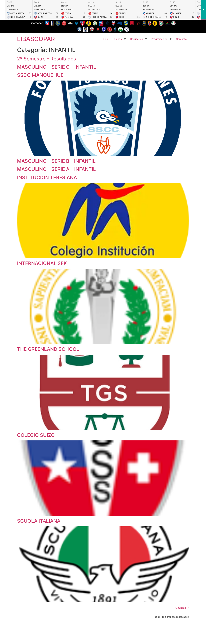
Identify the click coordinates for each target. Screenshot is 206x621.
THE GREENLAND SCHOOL (48, 349)
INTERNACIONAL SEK (42, 263)
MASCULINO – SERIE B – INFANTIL (56, 161)
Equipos (117, 38)
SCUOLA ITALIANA (38, 521)
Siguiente (182, 607)
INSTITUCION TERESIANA (47, 177)
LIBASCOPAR (36, 39)
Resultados (136, 38)
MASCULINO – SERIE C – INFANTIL (56, 67)
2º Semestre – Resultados (46, 59)
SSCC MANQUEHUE (40, 75)
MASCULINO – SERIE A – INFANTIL (56, 169)
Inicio (105, 38)
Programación (159, 38)
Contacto (181, 38)
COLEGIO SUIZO (36, 435)
